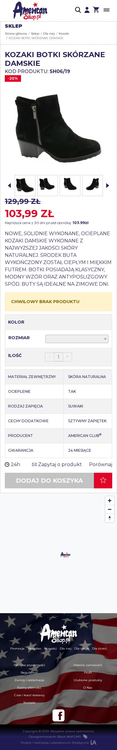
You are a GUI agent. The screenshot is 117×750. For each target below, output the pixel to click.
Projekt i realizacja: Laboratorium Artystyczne (55, 743)
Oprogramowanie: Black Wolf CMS (55, 737)
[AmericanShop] (58, 633)
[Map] (58, 553)
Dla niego (81, 648)
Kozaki (64, 33)
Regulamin (29, 673)
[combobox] (77, 339)
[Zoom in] (109, 500)
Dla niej (49, 33)
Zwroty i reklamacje (29, 680)
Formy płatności (29, 688)
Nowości (50, 648)
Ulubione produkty (88, 680)
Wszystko (34, 648)
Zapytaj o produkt (60, 464)
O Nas (87, 688)
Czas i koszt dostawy (29, 695)
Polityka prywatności (29, 665)
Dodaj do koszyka (49, 480)
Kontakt (29, 703)
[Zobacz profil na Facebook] (58, 715)
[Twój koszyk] (96, 10)
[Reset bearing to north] (109, 518)
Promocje (17, 648)
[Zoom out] (109, 509)
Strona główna (16, 33)
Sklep (35, 33)
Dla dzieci (99, 648)
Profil (88, 673)
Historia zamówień (88, 665)
